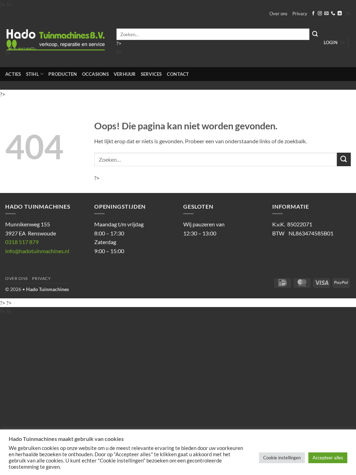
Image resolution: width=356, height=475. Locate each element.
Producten (62, 74)
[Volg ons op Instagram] (320, 13)
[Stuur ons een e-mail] (326, 13)
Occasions (95, 74)
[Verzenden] (315, 34)
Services (151, 74)
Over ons (278, 13)
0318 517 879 (22, 242)
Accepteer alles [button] (328, 457)
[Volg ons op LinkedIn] (340, 13)
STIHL (32, 74)
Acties (13, 74)
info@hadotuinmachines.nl (37, 251)
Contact (178, 74)
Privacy (299, 13)
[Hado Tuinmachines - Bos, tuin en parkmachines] (55, 39)
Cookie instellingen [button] (282, 457)
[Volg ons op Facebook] (313, 13)
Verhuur (125, 74)
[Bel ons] (333, 13)
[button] (331, 42)
